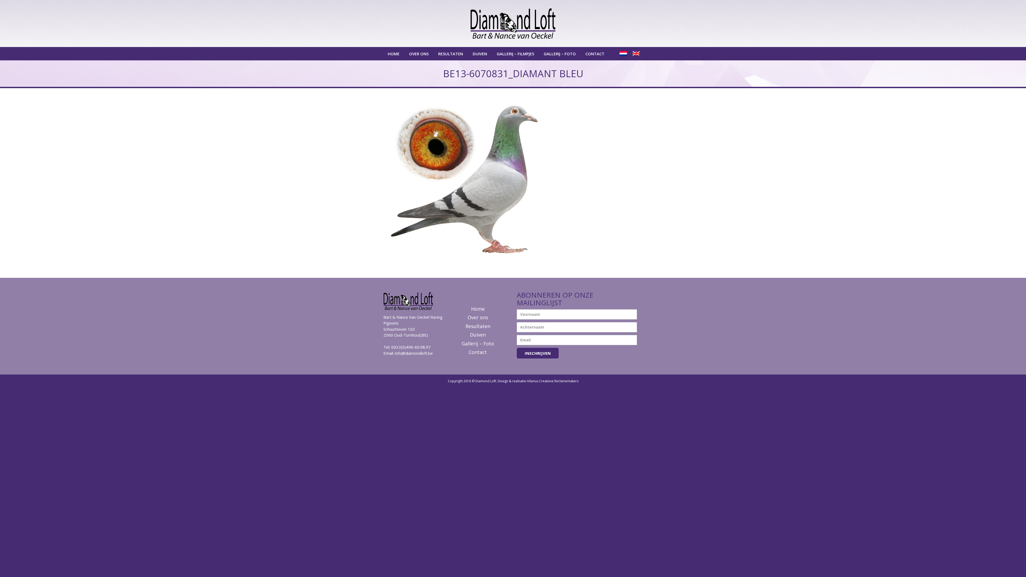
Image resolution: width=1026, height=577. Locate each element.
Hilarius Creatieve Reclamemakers (552, 381)
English (636, 53)
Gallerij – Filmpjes (515, 53)
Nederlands (624, 53)
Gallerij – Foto (560, 53)
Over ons (419, 53)
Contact (594, 53)
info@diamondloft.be (414, 353)
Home (393, 53)
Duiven (480, 53)
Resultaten (450, 53)
